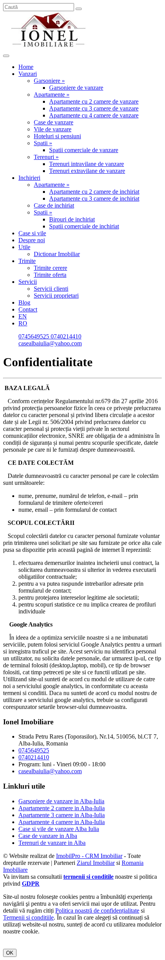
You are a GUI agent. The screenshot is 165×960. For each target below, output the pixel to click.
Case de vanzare (53, 122)
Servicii (27, 281)
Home (25, 67)
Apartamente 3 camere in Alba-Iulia (61, 815)
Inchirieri (29, 177)
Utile (24, 247)
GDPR (31, 883)
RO (22, 323)
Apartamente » (51, 94)
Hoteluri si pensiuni (57, 136)
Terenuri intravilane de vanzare (86, 164)
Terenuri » (46, 157)
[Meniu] (6, 56)
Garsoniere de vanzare (76, 87)
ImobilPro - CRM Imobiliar (89, 856)
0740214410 (66, 336)
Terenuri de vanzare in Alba (52, 842)
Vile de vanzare (52, 129)
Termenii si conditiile (28, 917)
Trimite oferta (50, 274)
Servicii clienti (51, 288)
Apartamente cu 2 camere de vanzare (94, 101)
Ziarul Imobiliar (96, 862)
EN (22, 316)
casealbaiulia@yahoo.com (50, 343)
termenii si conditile (88, 876)
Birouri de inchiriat (72, 219)
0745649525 (34, 336)
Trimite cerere (50, 268)
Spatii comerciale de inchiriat (84, 226)
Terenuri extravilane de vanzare (87, 171)
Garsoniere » (49, 80)
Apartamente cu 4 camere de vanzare (94, 115)
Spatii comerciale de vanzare (83, 150)
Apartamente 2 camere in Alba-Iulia (61, 808)
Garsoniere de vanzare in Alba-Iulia (61, 801)
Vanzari (27, 73)
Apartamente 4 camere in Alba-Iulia (61, 822)
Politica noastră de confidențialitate (97, 910)
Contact (27, 309)
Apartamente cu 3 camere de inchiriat (94, 198)
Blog (24, 302)
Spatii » (43, 143)
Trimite (27, 261)
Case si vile (32, 233)
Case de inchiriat (54, 205)
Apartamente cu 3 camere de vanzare (94, 108)
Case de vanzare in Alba (47, 836)
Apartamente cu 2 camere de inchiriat (94, 191)
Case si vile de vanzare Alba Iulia (58, 829)
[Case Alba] (49, 47)
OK (9, 953)
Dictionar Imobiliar (57, 254)
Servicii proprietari (56, 295)
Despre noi (31, 240)
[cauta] (79, 9)
